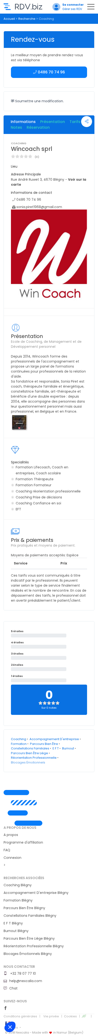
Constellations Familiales (30, 748)
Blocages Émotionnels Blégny (28, 953)
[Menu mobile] (90, 7)
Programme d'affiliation (23, 842)
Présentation (52, 121)
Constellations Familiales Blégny (30, 915)
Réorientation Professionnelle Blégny (34, 946)
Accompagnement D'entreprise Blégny (36, 892)
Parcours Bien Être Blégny (24, 908)
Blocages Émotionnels (28, 762)
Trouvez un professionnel (23, 6)
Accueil (9, 18)
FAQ (7, 850)
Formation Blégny (18, 900)
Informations (23, 121)
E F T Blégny (13, 923)
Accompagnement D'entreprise (54, 739)
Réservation (38, 127)
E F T (56, 748)
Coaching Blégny (18, 885)
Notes (16, 127)
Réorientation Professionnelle (34, 757)
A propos (11, 834)
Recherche (26, 18)
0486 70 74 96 (28, 199)
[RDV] (49, 808)
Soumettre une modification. (39, 101)
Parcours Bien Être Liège (29, 753)
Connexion (12, 857)
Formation (19, 744)
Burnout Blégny (16, 930)
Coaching (18, 739)
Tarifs (74, 121)
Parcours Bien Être (44, 744)
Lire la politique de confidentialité (26, 1014)
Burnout (68, 748)
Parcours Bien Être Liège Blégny (29, 938)
